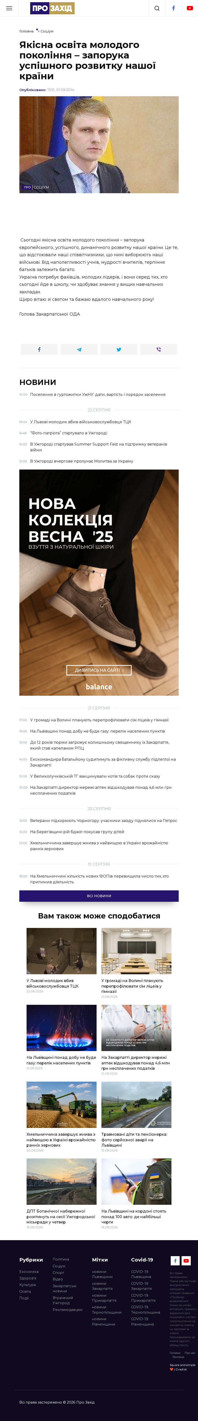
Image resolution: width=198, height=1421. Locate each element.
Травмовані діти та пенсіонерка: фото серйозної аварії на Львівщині (134, 1140)
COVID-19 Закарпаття (141, 1286)
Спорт (58, 1272)
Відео (58, 1279)
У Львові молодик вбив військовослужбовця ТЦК (52, 983)
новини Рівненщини (103, 1321)
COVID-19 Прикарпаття (143, 1298)
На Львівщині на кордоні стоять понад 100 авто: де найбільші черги (133, 1216)
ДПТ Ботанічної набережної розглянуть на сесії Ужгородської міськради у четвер (61, 1216)
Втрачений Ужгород (63, 1300)
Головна (175, 1353)
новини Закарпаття (102, 1286)
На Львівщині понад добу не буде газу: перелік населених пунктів (61, 1060)
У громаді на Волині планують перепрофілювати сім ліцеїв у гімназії (132, 986)
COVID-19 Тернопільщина (145, 1310)
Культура (27, 1285)
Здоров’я (27, 1278)
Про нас (190, 1353)
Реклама (178, 1357)
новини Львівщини (102, 1274)
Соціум (59, 1266)
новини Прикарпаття (104, 1298)
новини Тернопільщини (106, 1310)
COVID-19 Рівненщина (142, 1321)
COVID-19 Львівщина (141, 1274)
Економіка (29, 1271)
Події (24, 1298)
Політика (61, 1259)
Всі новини (99, 896)
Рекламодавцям (67, 1310)
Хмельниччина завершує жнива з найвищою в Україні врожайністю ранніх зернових (61, 1140)
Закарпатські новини (64, 1288)
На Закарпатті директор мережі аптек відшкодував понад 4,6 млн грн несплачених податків (135, 1063)
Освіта (25, 1291)
